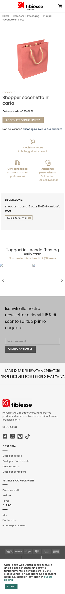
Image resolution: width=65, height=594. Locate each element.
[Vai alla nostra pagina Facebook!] (5, 437)
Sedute (6, 495)
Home (6, 16)
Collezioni (18, 16)
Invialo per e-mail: (17, 218)
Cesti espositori (11, 466)
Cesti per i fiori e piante (16, 461)
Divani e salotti (11, 490)
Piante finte (9, 520)
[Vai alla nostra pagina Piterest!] (21, 437)
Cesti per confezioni (14, 471)
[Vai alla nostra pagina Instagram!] (13, 437)
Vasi (4, 515)
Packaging (33, 16)
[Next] (62, 280)
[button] (60, 5)
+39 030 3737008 (48, 180)
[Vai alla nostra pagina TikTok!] (28, 437)
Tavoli (5, 500)
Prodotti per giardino (14, 525)
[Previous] (3, 280)
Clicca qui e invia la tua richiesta (42, 129)
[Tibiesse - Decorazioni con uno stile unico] (30, 6)
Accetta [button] (11, 586)
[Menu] (4, 6)
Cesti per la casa (12, 455)
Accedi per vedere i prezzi (23, 120)
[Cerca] (53, 5)
